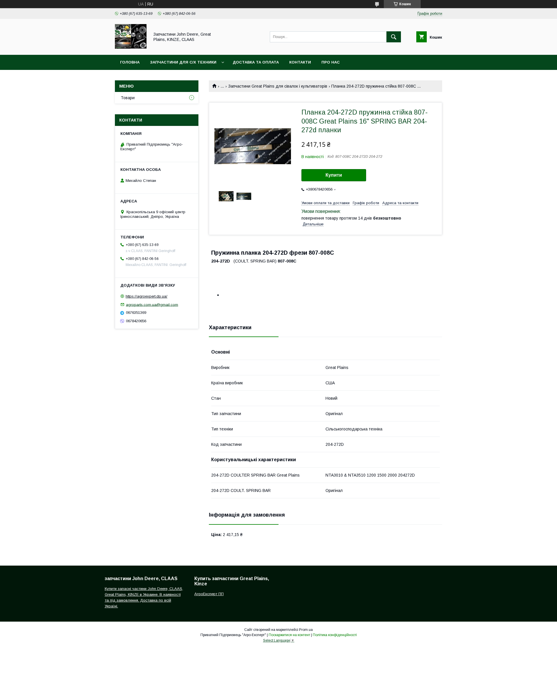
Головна (130, 62)
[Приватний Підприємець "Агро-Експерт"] (131, 47)
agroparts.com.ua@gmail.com (152, 304)
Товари (128, 97)
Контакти (300, 62)
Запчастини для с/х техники (183, 62)
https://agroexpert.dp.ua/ (146, 296)
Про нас (330, 62)
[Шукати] (393, 36)
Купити (333, 175)
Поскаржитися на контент (289, 635)
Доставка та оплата (256, 62)
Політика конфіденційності (335, 635)
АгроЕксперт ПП (209, 594)
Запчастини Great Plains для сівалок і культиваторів (277, 86)
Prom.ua (306, 630)
